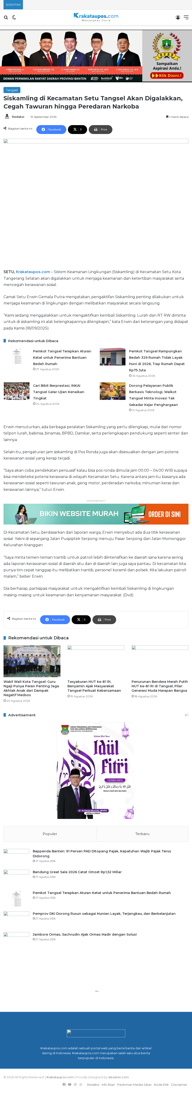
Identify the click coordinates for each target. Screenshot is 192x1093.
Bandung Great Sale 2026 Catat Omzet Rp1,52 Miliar (77, 872)
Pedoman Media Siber (134, 1084)
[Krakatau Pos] (96, 17)
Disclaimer (179, 1084)
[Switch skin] (14, 19)
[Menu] (186, 19)
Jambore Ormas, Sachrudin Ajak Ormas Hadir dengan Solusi (85, 934)
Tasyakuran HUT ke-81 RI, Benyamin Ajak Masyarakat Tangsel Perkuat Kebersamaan (94, 686)
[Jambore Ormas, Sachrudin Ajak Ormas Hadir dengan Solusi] (16, 941)
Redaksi (18, 117)
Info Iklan (108, 1084)
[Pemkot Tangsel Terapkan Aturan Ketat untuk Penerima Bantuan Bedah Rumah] (17, 357)
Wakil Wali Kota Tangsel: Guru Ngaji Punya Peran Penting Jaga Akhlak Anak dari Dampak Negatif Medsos (31, 688)
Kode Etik (161, 1084)
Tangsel (12, 90)
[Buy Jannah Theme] (96, 56)
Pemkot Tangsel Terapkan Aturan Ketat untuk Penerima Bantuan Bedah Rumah (62, 357)
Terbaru (142, 834)
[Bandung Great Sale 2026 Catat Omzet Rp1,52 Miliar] (16, 878)
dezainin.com (118, 1077)
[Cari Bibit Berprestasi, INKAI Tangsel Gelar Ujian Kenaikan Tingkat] (17, 391)
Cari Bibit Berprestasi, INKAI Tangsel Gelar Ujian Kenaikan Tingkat (58, 392)
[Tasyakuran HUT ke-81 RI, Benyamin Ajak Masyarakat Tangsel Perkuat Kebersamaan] (95, 661)
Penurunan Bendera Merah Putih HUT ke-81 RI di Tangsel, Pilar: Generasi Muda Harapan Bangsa (160, 686)
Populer (50, 834)
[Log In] (178, 19)
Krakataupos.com (33, 272)
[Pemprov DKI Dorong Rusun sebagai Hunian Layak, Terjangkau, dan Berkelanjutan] (16, 920)
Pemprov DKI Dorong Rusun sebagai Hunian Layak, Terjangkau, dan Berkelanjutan (104, 914)
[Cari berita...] (6, 19)
